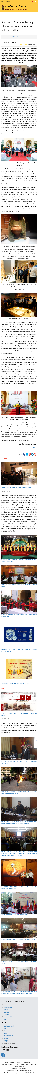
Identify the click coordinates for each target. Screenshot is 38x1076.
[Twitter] (27, 454)
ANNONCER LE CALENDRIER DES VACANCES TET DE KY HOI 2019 (15, 684)
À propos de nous (8, 1007)
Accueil (4, 37)
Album (5, 1031)
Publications (6, 1038)
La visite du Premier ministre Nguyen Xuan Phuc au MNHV (16, 488)
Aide (5, 1019)
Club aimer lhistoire (8, 1036)
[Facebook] (24, 454)
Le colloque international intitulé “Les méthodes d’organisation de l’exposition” (18, 939)
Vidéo (5, 1028)
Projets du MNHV (8, 1017)
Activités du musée (17, 37)
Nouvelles (10, 37)
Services (6, 1033)
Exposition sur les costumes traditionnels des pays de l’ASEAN (14, 915)
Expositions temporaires (9, 1026)
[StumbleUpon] (35, 454)
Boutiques (6, 1041)
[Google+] (30, 454)
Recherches (6, 1014)
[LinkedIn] (32, 454)
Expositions (6, 1012)
